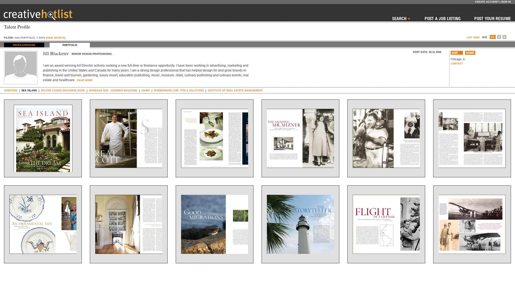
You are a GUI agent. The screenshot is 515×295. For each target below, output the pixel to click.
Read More (84, 80)
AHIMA (145, 90)
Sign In (506, 2)
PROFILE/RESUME (24, 45)
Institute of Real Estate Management (235, 90)
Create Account (487, 2)
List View (473, 37)
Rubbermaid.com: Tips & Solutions (179, 90)
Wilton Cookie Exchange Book (63, 90)
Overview (10, 90)
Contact (457, 63)
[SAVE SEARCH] (55, 38)
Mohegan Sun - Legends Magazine (113, 90)
